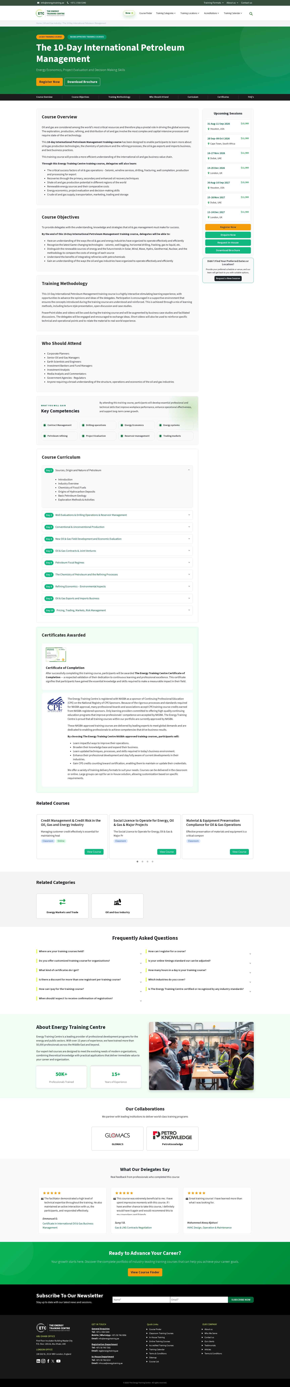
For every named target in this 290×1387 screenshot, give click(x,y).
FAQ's (251, 97)
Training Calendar (232, 13)
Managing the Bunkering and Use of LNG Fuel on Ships (216, 822)
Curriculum (193, 97)
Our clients (209, 1341)
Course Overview (44, 97)
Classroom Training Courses (161, 1333)
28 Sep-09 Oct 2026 (218, 138)
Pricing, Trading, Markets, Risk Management (76, 610)
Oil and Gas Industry (52, 23)
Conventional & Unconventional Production (75, 527)
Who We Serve (211, 1333)
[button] (137, 861)
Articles (208, 1349)
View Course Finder (145, 1272)
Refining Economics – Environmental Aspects (76, 586)
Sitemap (153, 1357)
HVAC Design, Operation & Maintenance (137, 1227)
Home (39, 23)
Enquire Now (228, 235)
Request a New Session (228, 278)
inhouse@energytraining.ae (111, 1363)
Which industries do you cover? (166, 979)
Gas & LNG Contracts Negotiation (61, 1227)
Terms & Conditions (157, 1353)
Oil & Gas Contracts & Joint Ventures (71, 551)
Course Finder (145, 13)
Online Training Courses (159, 1341)
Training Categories (165, 13)
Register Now (49, 82)
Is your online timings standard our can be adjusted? (179, 961)
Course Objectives (80, 97)
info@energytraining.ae (52, 3)
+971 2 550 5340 (78, 3)
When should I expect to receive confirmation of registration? (76, 998)
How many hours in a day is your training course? (177, 970)
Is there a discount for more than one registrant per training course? (80, 979)
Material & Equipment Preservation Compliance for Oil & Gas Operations (141, 822)
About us (231, 3)
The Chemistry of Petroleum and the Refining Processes (82, 574)
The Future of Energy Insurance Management (212, 1227)
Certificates (223, 97)
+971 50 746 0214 (103, 1360)
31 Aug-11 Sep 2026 (218, 124)
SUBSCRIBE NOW (240, 1300)
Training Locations (188, 13)
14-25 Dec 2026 (216, 168)
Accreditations (211, 13)
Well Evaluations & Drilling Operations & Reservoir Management (86, 515)
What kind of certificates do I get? (59, 970)
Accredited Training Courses (161, 1345)
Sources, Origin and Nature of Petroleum (73, 470)
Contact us (246, 3)
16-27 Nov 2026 (216, 153)
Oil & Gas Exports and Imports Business (72, 598)
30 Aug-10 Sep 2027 (218, 182)
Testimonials (210, 1345)
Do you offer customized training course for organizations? (74, 961)
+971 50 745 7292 (103, 1347)
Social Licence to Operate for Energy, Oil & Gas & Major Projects (71, 822)
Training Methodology (119, 97)
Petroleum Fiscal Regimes (65, 562)
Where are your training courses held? (61, 951)
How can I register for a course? (167, 951)
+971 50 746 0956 (119, 1335)
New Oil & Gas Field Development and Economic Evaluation (84, 539)
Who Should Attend (158, 97)
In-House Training (157, 1337)
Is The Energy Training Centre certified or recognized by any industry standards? (196, 989)
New (128, 13)
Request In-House (228, 242)
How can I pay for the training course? (61, 989)
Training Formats (212, 3)
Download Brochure (82, 82)
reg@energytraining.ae (108, 1350)
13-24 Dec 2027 (216, 212)
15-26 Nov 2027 (216, 197)
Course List (154, 1361)
